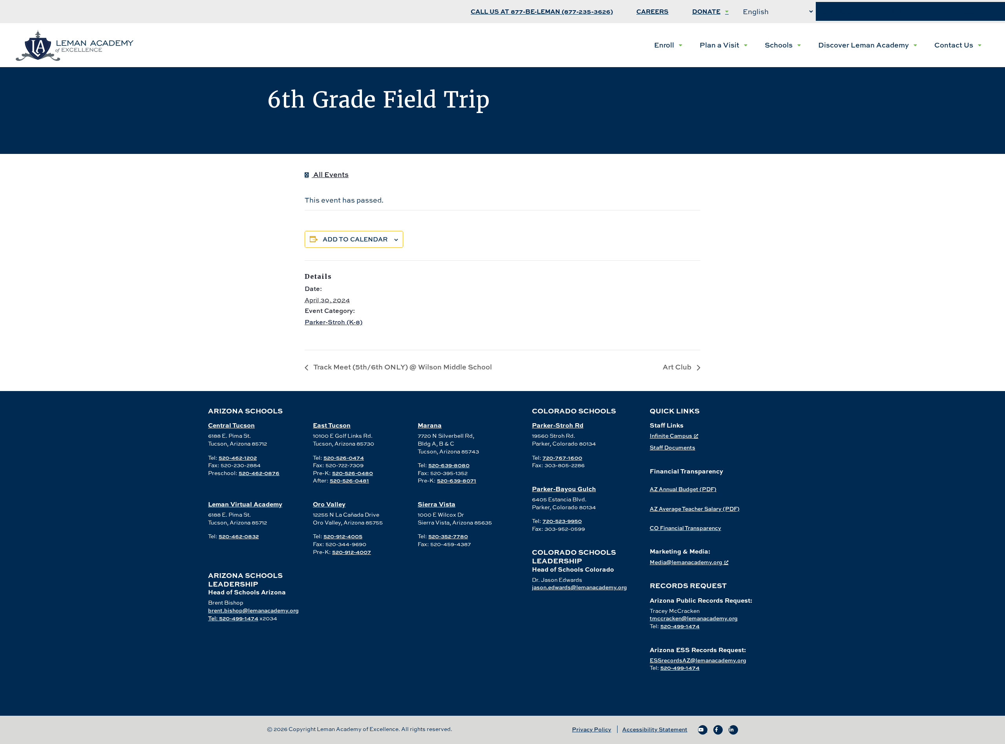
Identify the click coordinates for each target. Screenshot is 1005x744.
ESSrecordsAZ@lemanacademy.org (698, 660)
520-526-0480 (352, 473)
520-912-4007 (351, 552)
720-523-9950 (562, 521)
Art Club (678, 367)
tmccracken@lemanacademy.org (694, 618)
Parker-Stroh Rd (557, 425)
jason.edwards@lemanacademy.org (579, 587)
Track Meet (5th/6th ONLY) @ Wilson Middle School (402, 367)
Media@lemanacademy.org (686, 562)
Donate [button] (706, 11)
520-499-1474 (680, 626)
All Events (330, 174)
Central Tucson (231, 425)
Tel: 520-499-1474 (233, 618)
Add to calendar (355, 239)
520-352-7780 (448, 536)
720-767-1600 (562, 457)
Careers (652, 11)
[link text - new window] (702, 730)
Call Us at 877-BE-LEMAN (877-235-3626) (542, 11)
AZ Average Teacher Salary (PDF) (695, 508)
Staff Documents (672, 447)
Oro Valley (329, 503)
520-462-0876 (259, 473)
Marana (430, 425)
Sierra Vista (436, 503)
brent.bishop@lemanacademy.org (253, 610)
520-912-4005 (342, 536)
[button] (668, 45)
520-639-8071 (456, 480)
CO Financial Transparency (685, 528)
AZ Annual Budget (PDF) (683, 489)
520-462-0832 (239, 536)
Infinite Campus (671, 435)
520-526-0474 (343, 457)
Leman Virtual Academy (245, 503)
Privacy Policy (591, 729)
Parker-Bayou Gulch (564, 488)
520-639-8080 (449, 465)
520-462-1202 (238, 457)
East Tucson (332, 425)
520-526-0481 (349, 480)
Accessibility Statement (654, 729)
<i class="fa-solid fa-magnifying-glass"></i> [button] (910, 11)
